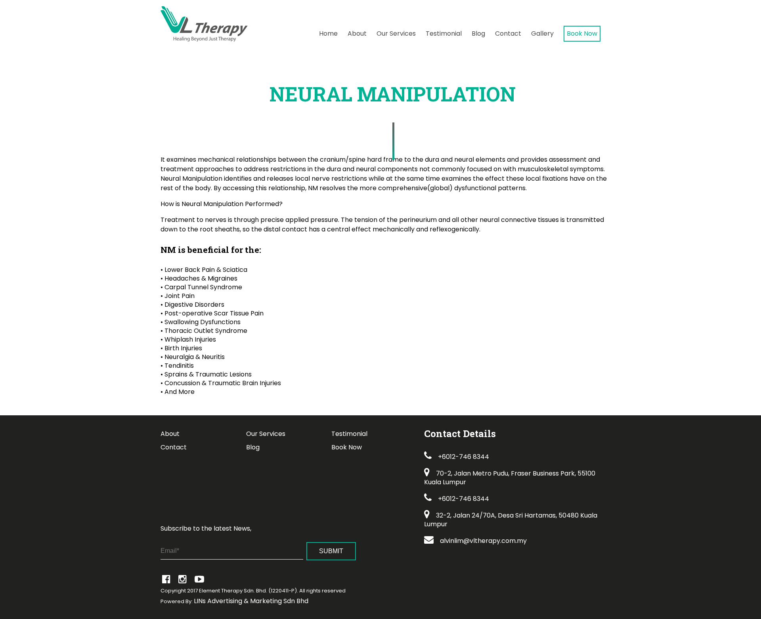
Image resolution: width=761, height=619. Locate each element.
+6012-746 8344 (463, 456)
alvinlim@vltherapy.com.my (483, 540)
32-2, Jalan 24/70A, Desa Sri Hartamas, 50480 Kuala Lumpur (510, 520)
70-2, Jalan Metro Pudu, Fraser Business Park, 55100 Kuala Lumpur (509, 478)
